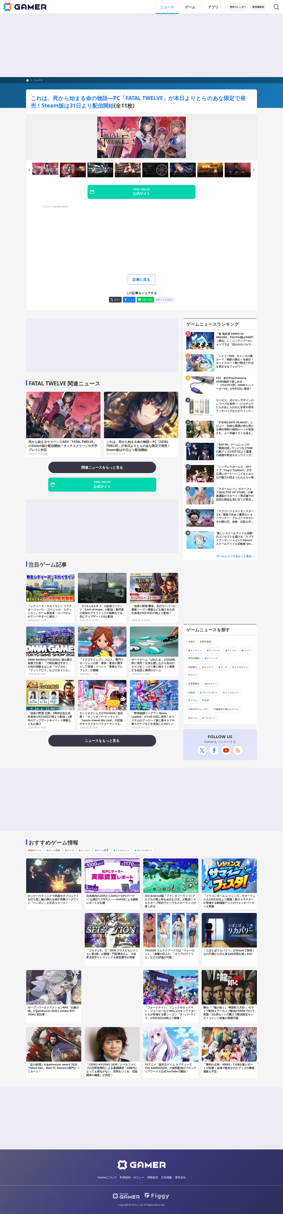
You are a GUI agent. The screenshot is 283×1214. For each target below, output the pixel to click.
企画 (206, 700)
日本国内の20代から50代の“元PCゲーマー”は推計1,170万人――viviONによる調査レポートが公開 (112, 899)
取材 (192, 692)
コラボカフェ (241, 667)
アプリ (213, 7)
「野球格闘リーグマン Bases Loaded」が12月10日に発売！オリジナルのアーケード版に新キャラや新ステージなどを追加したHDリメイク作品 (153, 720)
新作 (192, 641)
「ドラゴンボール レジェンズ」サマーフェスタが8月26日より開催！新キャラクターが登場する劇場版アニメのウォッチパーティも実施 (229, 901)
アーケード (214, 650)
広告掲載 (166, 1177)
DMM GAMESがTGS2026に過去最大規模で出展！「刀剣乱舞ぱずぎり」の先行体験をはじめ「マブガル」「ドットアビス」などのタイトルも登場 (50, 666)
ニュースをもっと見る (102, 740)
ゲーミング (212, 658)
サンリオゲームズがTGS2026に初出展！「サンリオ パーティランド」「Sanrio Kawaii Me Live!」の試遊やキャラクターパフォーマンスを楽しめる (101, 720)
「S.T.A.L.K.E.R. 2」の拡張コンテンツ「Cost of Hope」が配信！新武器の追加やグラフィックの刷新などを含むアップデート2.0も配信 (102, 611)
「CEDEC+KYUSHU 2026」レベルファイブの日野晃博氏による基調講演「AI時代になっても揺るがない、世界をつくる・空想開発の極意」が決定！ (112, 1070)
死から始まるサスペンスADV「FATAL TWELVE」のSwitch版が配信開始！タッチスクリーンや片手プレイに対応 (62, 446)
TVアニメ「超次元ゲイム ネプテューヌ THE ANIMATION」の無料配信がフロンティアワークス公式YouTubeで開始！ (170, 1068)
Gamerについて (107, 1177)
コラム (193, 700)
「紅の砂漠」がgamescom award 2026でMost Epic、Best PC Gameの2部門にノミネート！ (54, 1068)
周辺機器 (195, 658)
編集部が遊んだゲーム (227, 709)
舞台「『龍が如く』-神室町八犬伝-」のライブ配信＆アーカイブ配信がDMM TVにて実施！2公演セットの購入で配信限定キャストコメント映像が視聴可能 (229, 1013)
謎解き (193, 667)
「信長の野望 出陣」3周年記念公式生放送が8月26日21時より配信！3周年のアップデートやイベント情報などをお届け (50, 718)
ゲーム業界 (103, 850)
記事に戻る (141, 279)
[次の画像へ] (141, 137)
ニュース (167, 7)
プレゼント (210, 718)
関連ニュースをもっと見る (102, 467)
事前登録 (206, 641)
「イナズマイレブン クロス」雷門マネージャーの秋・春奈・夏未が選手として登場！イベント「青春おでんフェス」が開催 (101, 665)
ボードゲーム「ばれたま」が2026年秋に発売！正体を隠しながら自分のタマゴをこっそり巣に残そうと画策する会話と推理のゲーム (153, 665)
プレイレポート (210, 692)
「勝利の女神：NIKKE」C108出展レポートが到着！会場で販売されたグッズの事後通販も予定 (229, 1068)
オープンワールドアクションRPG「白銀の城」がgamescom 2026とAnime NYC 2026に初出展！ (53, 1011)
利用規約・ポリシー (132, 1177)
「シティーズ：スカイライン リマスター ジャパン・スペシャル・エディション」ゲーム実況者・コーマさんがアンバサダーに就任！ (50, 611)
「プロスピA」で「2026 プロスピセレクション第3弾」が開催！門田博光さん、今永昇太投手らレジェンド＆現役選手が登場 (112, 953)
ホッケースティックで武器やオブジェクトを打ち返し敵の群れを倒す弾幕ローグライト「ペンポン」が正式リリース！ (53, 899)
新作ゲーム (36, 850)
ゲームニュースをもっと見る (233, 556)
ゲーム (190, 7)
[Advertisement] (141, 45)
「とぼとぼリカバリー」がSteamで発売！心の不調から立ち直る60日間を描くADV (229, 952)
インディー (196, 650)
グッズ (223, 667)
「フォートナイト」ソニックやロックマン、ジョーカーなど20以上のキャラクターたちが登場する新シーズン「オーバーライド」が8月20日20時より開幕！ (170, 1013)
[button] (29, 170)
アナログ (232, 650)
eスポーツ (212, 683)
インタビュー (232, 692)
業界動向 (195, 683)
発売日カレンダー (199, 709)
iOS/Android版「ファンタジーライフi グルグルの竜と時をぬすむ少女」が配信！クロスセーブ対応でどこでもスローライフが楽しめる (170, 901)
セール (193, 718)
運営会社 (180, 1177)
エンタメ (209, 667)
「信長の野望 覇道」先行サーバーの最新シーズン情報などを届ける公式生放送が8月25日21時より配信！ (153, 609)
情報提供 (152, 1177)
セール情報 (54, 850)
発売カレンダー (238, 6)
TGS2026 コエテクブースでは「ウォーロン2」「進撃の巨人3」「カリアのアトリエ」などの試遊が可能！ (169, 953)
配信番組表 (258, 6)
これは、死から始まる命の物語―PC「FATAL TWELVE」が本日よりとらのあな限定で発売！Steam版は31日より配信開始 (138, 446)
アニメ (193, 674)
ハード (247, 650)
